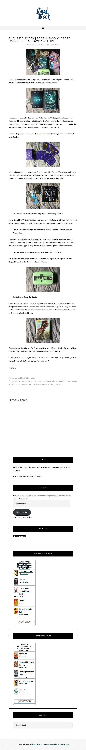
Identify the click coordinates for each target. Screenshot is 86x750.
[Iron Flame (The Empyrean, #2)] (16, 658)
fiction (17, 384)
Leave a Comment (52, 45)
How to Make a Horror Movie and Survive (25, 591)
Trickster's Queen (26, 571)
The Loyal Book (43, 12)
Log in (67, 744)
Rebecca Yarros (24, 656)
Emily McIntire (24, 582)
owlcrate (27, 384)
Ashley (20, 378)
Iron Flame (23, 654)
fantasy (11, 384)
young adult (58, 384)
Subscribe (22, 512)
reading (35, 384)
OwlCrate (33, 297)
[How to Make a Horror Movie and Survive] (16, 593)
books (74, 381)
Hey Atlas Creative (54, 252)
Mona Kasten (23, 692)
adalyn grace (20, 381)
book (61, 381)
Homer (22, 603)
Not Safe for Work (26, 681)
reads (40, 384)
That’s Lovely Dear (42, 134)
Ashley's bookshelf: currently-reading (24, 565)
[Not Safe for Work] (16, 686)
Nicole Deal (18, 233)
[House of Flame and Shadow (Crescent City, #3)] (16, 667)
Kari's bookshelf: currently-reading (24, 647)
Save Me (22, 690)
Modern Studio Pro (35, 744)
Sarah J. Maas (24, 667)
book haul (67, 381)
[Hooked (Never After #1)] (16, 584)
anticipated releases (50, 381)
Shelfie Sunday (29, 378)
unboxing (47, 384)
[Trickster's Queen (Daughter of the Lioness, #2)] (16, 576)
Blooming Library (55, 213)
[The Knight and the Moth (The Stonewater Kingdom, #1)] (16, 676)
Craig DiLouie (19, 596)
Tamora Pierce (24, 573)
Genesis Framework (50, 744)
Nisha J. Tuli (23, 683)
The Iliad (22, 601)
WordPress (60, 744)
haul (22, 384)
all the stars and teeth (34, 381)
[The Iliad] (16, 605)
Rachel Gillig (23, 677)
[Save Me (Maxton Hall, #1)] (16, 694)
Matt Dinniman (24, 614)
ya (52, 384)
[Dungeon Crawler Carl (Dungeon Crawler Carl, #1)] (16, 613)
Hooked (22, 580)
